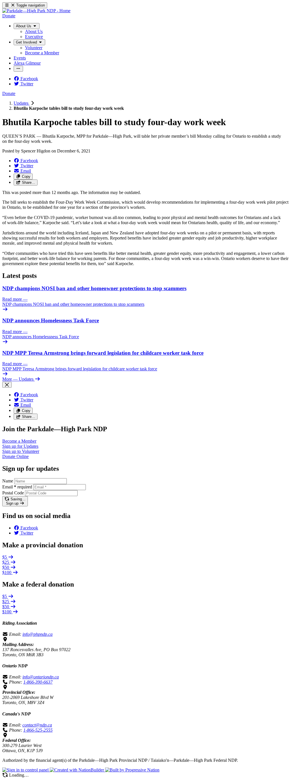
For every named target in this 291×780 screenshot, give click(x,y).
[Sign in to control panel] (26, 769)
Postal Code (13, 492)
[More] (18, 69)
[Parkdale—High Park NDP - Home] (36, 10)
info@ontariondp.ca (40, 676)
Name (7, 480)
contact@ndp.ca (37, 725)
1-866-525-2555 (38, 730)
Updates (22, 103)
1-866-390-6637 (38, 682)
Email (17, 486)
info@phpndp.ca (37, 634)
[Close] (7, 385)
